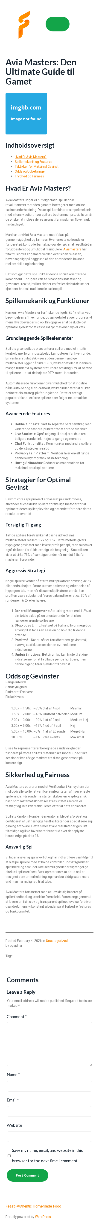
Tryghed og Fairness (29, 176)
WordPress (43, 1216)
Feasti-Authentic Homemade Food (33, 1206)
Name (13, 1074)
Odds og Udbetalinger (30, 171)
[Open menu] (58, 24)
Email (13, 1099)
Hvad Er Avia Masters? (31, 157)
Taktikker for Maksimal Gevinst (36, 166)
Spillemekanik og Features (33, 161)
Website (14, 1125)
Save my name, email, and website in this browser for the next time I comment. (47, 1155)
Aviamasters (72, 249)
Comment (17, 1016)
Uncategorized (57, 940)
